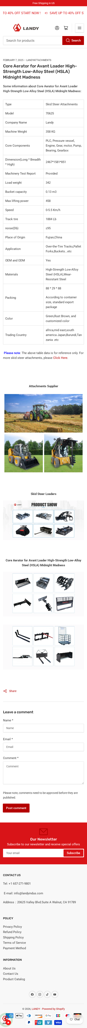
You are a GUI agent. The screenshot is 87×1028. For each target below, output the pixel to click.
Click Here (60, 358)
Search (76, 40)
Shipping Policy (13, 937)
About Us (9, 968)
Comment (10, 758)
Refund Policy (12, 932)
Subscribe (73, 853)
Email (8, 739)
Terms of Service (14, 943)
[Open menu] (79, 27)
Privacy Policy (12, 927)
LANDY (36, 1008)
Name (8, 720)
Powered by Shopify (53, 1008)
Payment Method (14, 948)
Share (12, 691)
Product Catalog (14, 979)
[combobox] (43, 40)
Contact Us (10, 974)
